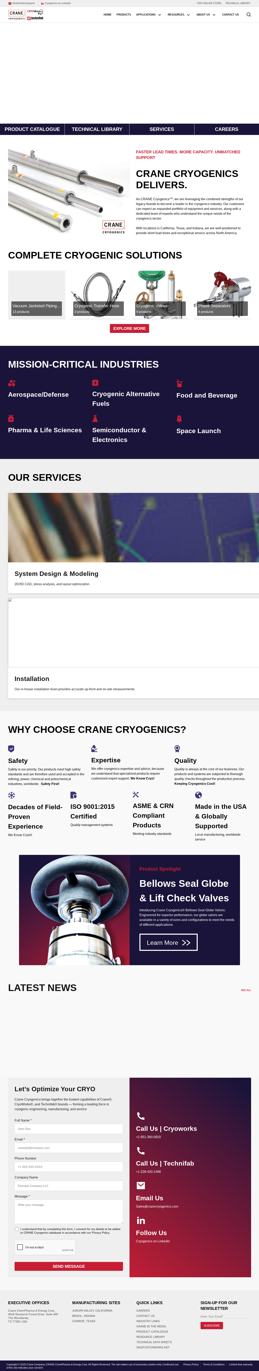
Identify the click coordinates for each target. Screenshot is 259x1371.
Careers (143, 1310)
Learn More (163, 942)
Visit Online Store (209, 3)
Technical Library (238, 3)
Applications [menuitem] (146, 14)
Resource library (150, 1336)
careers (226, 129)
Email (20, 1139)
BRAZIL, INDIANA (83, 1315)
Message (22, 1196)
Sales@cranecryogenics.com (157, 1206)
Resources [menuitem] (176, 14)
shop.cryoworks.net (153, 1347)
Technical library (97, 129)
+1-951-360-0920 (148, 1137)
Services (162, 129)
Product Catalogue (32, 129)
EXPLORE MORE (129, 328)
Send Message (69, 1266)
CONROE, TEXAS (83, 1321)
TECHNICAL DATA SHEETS (154, 1342)
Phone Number (25, 1158)
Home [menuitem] (107, 14)
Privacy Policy (191, 1364)
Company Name (26, 1177)
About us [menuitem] (203, 14)
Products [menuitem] (124, 14)
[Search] (249, 14)
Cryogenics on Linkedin (58, 3)
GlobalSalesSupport (23, 3)
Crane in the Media (151, 1326)
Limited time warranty (241, 1364)
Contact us (145, 1315)
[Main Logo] (25, 14)
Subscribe (212, 1325)
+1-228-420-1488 (148, 1171)
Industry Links (148, 1321)
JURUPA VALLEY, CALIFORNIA (92, 1310)
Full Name (23, 1120)
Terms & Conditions (214, 1364)
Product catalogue (152, 1331)
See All (246, 990)
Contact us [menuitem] (230, 14)
